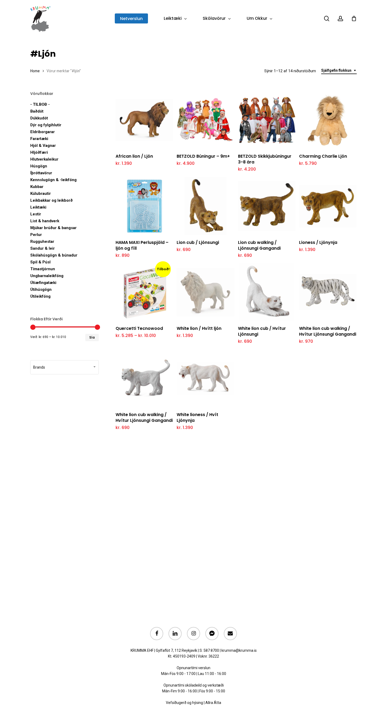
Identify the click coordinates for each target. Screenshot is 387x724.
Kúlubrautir (40, 193)
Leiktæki (38, 207)
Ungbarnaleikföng (46, 275)
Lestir (35, 214)
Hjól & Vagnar (43, 145)
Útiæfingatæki (43, 282)
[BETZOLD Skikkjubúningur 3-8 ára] (266, 120)
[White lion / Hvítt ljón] (205, 292)
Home (35, 71)
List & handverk (44, 221)
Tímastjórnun (42, 269)
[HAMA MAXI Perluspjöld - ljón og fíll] (144, 206)
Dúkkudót (39, 118)
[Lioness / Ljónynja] (327, 206)
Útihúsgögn (41, 289)
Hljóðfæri (39, 152)
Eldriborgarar (42, 131)
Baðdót (36, 111)
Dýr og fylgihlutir (45, 125)
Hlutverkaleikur (44, 159)
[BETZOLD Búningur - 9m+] (205, 120)
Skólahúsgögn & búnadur (53, 255)
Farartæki (39, 138)
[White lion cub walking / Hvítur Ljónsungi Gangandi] (327, 292)
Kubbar (36, 186)
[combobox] (339, 70)
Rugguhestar (42, 241)
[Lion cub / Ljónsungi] (205, 206)
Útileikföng (40, 296)
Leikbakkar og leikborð (51, 200)
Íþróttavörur (41, 173)
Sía (92, 337)
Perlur (36, 234)
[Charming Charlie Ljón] (327, 120)
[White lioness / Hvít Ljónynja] (205, 378)
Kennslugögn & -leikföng (53, 179)
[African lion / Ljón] (144, 120)
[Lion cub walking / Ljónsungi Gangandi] (266, 206)
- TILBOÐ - (40, 104)
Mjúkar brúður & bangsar (53, 227)
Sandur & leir (42, 248)
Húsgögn (38, 166)
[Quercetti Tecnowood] (144, 292)
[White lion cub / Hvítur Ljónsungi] (266, 292)
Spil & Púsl (40, 262)
